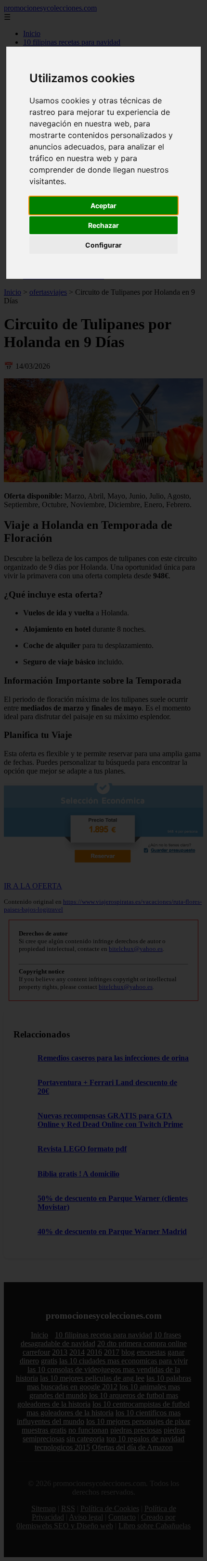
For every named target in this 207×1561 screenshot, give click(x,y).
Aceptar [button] (103, 205)
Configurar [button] (103, 245)
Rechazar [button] (103, 225)
